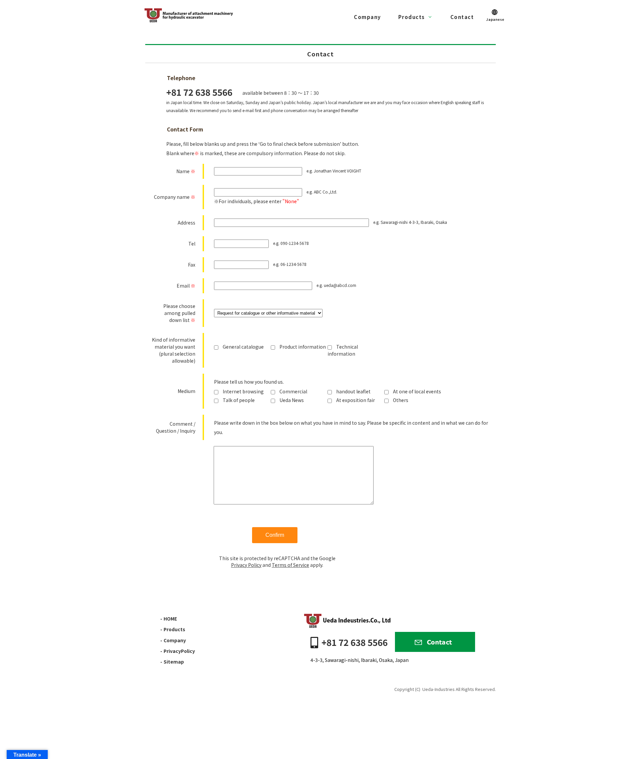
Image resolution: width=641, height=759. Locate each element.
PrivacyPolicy (179, 651)
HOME (170, 618)
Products (411, 16)
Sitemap (174, 661)
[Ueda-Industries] (189, 15)
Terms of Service (290, 564)
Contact (462, 16)
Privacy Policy (246, 564)
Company (367, 16)
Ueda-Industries (438, 689)
